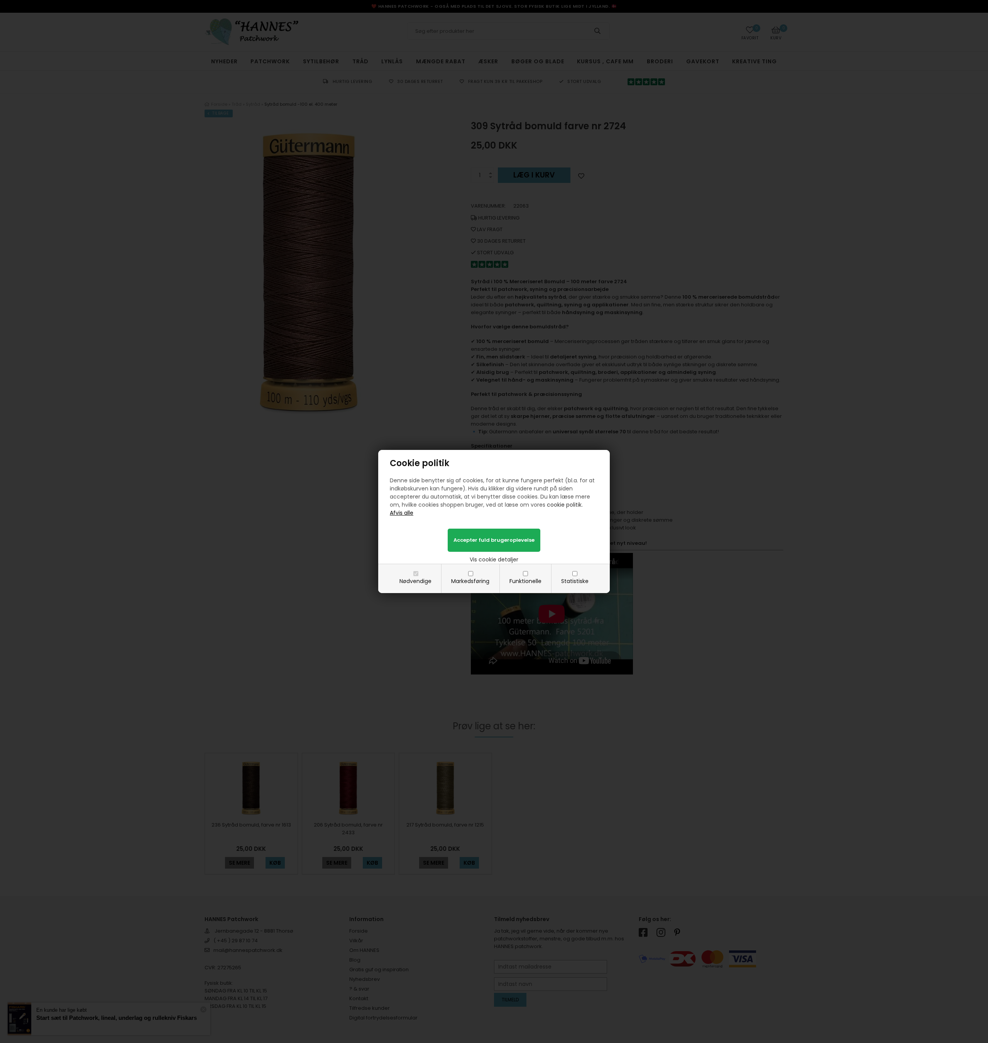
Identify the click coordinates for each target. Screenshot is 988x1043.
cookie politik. (565, 505)
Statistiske (575, 581)
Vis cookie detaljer (494, 559)
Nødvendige (415, 581)
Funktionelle (525, 581)
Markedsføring (470, 581)
